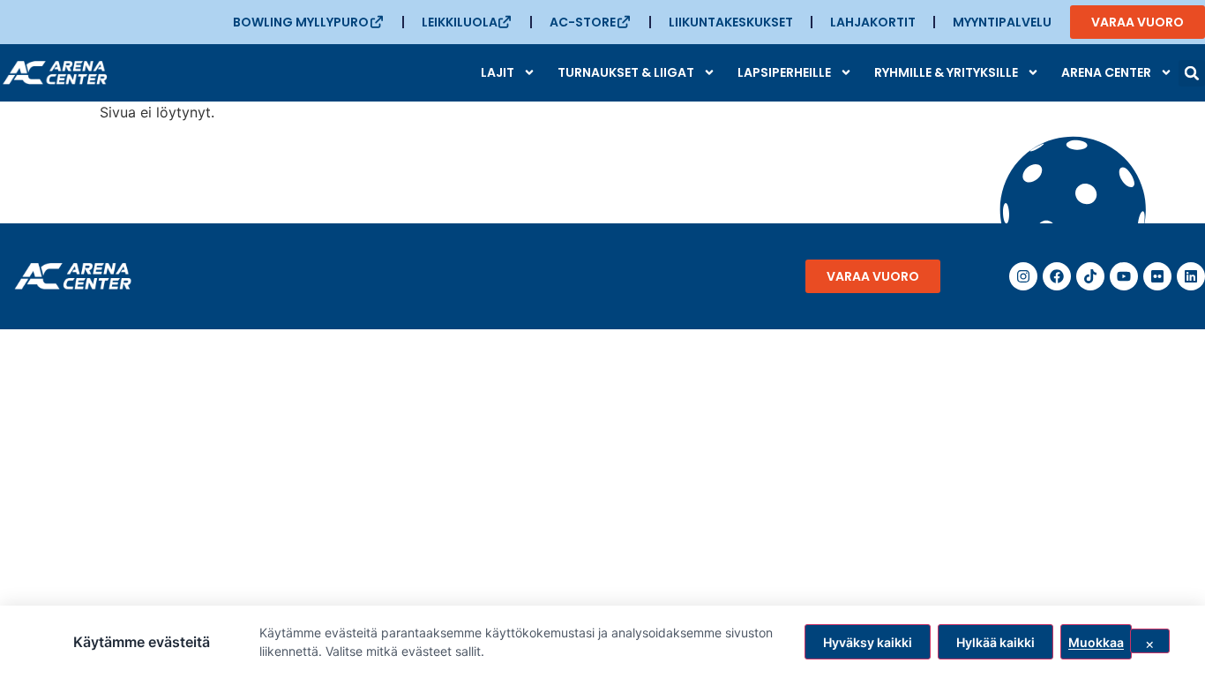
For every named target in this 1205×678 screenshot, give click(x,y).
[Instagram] (1023, 276)
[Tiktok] (1090, 276)
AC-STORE (583, 22)
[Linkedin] (1191, 276)
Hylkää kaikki (995, 642)
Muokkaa (1096, 642)
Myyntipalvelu (1002, 22)
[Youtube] (1124, 276)
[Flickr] (1157, 276)
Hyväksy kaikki (867, 642)
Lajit (497, 72)
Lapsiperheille (784, 72)
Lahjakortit (873, 22)
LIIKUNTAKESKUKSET (731, 22)
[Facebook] (1057, 276)
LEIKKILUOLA (460, 22)
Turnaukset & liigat (626, 72)
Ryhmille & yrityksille (946, 72)
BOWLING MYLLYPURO (301, 22)
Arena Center (1106, 72)
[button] (1192, 73)
